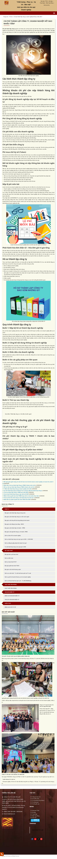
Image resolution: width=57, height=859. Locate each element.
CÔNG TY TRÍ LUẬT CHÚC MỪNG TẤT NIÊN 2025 (13, 774)
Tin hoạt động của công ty (38, 800)
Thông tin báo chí (36, 796)
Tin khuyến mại (35, 804)
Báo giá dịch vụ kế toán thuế (11, 554)
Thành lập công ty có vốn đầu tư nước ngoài (20, 414)
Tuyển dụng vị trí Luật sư (9, 779)
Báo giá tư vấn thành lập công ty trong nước (15, 512)
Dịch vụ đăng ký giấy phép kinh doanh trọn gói (15, 543)
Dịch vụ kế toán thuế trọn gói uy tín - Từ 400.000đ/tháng (18, 580)
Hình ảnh (46, 5)
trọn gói (21, 96)
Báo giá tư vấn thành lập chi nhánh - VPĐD (15, 528)
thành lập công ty (15, 96)
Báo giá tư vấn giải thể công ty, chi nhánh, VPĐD (16, 531)
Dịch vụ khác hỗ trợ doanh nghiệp (13, 535)
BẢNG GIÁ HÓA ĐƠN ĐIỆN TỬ (12, 595)
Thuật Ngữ (42, 3)
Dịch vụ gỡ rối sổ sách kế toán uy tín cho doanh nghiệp (18, 577)
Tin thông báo (35, 802)
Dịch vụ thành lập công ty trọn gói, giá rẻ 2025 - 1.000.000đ (19, 539)
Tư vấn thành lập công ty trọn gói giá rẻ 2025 (15, 546)
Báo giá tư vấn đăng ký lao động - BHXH (14, 524)
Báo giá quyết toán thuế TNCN (12, 565)
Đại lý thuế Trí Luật (37, 830)
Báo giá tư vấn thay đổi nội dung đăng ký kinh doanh (17, 520)
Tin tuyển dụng (35, 798)
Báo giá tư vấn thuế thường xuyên (13, 569)
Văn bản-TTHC (44, 1)
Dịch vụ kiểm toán (9, 558)
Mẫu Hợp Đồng (49, 3)
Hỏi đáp (50, 1)
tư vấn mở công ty (11, 475)
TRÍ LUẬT (9, 471)
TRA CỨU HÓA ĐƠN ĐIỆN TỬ (12, 599)
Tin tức (11, 16)
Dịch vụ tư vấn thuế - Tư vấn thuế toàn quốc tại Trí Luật (18, 573)
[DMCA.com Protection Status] (35, 820)
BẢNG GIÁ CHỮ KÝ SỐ (10, 607)
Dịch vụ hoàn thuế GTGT (11, 561)
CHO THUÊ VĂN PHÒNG (11, 588)
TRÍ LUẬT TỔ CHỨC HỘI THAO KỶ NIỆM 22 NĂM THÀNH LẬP (16, 656)
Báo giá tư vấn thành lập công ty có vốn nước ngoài (17, 516)
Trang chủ (5, 16)
